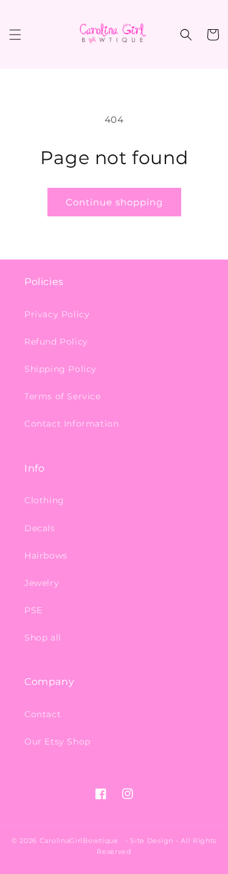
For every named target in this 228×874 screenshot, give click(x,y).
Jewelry (41, 582)
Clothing (44, 500)
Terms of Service (62, 396)
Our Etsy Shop (57, 741)
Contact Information (71, 423)
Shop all (42, 637)
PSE (33, 610)
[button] (15, 34)
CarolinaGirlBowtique (79, 840)
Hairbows (45, 555)
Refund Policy (56, 341)
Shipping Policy (60, 368)
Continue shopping (114, 202)
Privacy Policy (56, 314)
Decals (39, 528)
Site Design (151, 840)
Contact (42, 714)
